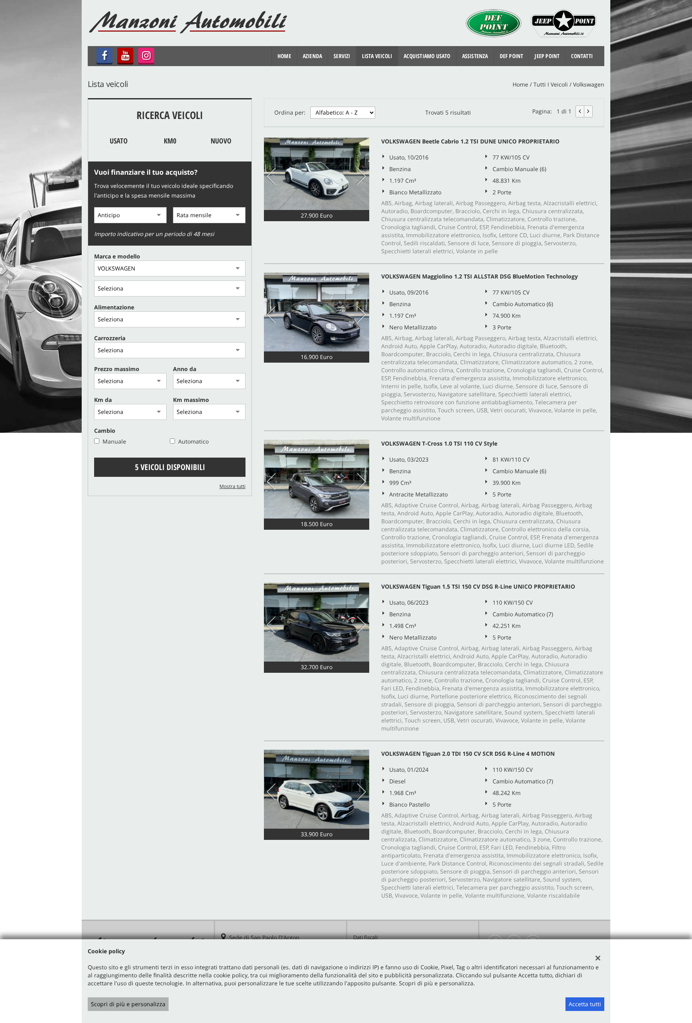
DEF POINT (511, 56)
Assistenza (475, 56)
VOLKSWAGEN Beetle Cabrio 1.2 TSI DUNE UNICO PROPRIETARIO (470, 141)
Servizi (342, 56)
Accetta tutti (585, 1004)
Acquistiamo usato (427, 56)
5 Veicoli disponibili (170, 467)
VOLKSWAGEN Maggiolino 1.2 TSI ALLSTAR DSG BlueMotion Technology (479, 276)
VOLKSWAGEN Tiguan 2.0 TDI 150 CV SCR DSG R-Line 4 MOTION (468, 753)
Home (284, 56)
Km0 (170, 140)
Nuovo (221, 140)
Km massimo (191, 400)
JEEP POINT (547, 56)
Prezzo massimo (116, 369)
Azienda (312, 56)
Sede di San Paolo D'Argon (264, 937)
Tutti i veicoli (550, 84)
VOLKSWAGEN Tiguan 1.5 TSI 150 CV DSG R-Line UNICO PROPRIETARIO (478, 586)
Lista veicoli (377, 56)
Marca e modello (117, 256)
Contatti (582, 56)
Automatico (193, 441)
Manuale (114, 441)
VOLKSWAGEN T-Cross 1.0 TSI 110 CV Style (439, 443)
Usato (119, 140)
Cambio (104, 430)
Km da (103, 400)
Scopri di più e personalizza (128, 1004)
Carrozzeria (109, 338)
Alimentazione (114, 307)
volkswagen (588, 84)
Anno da (184, 369)
